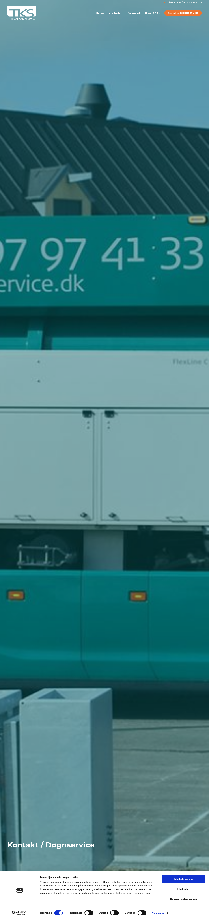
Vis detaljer (158, 913)
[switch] (88, 912)
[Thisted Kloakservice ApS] (21, 13)
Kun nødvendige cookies (183, 899)
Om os (100, 12)
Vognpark (134, 12)
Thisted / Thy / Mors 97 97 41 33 (184, 2)
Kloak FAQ (152, 12)
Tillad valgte (183, 889)
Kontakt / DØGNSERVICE (183, 13)
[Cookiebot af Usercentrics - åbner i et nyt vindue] (19, 913)
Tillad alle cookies (183, 879)
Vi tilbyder (115, 12)
